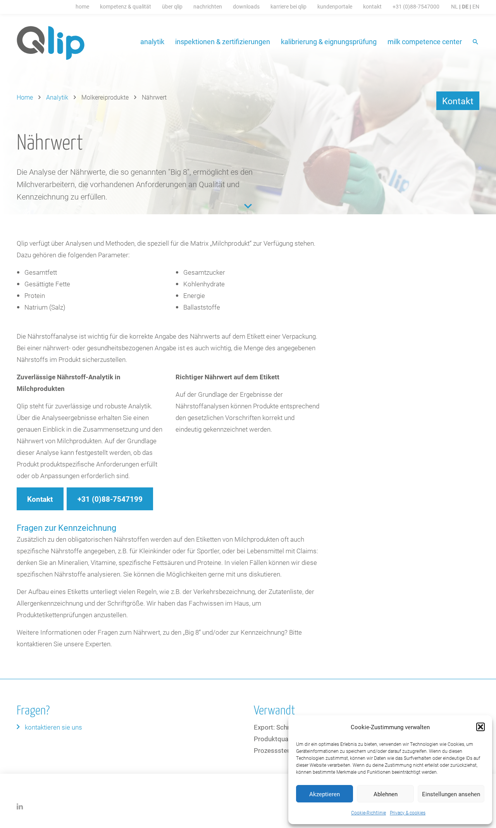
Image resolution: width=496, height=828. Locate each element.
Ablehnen (386, 794)
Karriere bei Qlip (288, 6)
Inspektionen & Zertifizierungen (222, 41)
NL (454, 6)
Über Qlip (172, 6)
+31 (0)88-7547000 (416, 6)
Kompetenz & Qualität (125, 6)
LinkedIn (20, 806)
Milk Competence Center (425, 41)
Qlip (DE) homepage (51, 43)
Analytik (152, 41)
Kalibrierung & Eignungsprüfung (329, 41)
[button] (480, 727)
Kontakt (372, 6)
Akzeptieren (324, 794)
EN (475, 6)
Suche (476, 42)
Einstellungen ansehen (451, 794)
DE (465, 6)
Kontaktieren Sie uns (53, 727)
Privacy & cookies (407, 812)
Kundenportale (334, 6)
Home (82, 6)
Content (248, 206)
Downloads (246, 6)
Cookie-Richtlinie (368, 812)
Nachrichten (207, 6)
